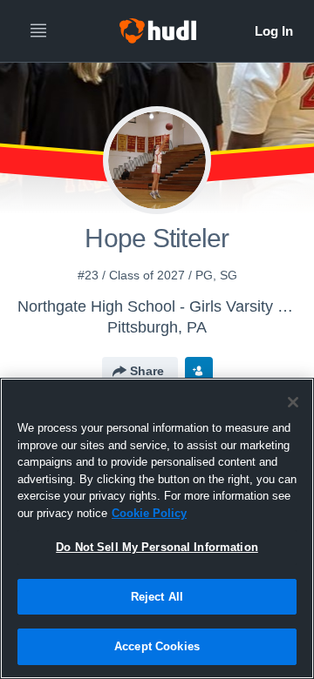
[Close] (293, 402)
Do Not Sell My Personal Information (157, 547)
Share (147, 371)
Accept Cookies (157, 646)
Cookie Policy (149, 513)
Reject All (157, 596)
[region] (157, 528)
